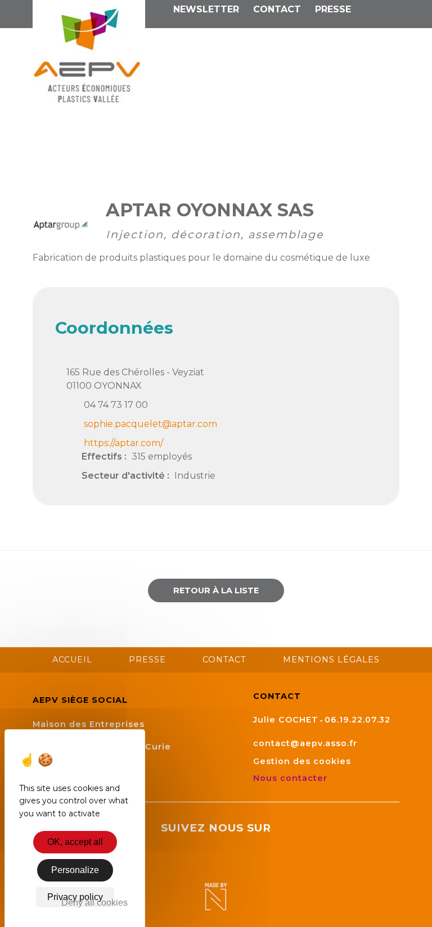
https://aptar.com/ (123, 443)
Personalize (75, 870)
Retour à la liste (216, 590)
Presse (333, 9)
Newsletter (206, 9)
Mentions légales (331, 660)
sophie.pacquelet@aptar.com (150, 424)
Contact (277, 9)
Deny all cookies (94, 902)
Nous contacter (291, 778)
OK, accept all (75, 842)
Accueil (72, 660)
